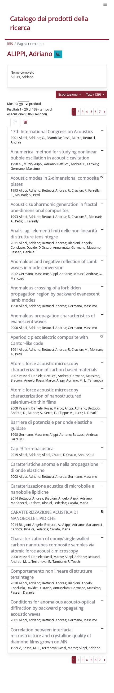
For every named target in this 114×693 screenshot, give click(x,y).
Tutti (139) (94, 94)
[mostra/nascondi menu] (105, 4)
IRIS (10, 43)
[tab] (15, 122)
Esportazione (68, 94)
